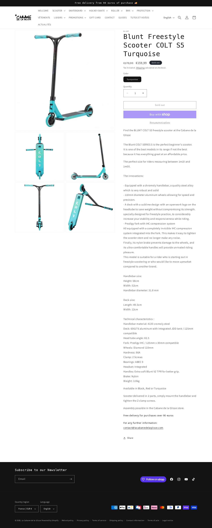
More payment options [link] (160, 122)
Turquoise (134, 80)
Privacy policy (83, 520)
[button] (59, 10)
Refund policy (68, 520)
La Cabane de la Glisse (31, 520)
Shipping (140, 67)
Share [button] (130, 437)
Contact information (135, 520)
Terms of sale (153, 520)
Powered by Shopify (50, 520)
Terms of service (99, 520)
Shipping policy (116, 520)
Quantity (127, 86)
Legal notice (167, 520)
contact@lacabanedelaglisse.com (143, 427)
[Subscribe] (70, 479)
